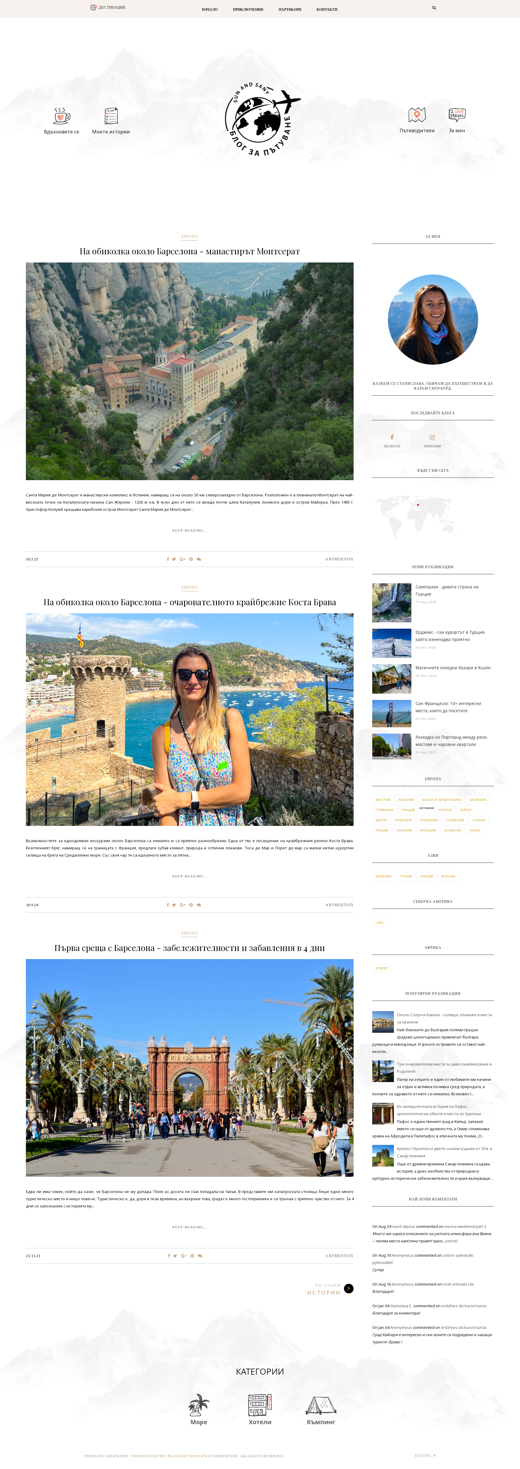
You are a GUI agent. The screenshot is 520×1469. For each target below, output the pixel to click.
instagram (432, 446)
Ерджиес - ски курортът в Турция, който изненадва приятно (450, 635)
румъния (403, 820)
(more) (451, 1241)
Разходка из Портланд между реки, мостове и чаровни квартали (452, 740)
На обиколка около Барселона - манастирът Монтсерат (190, 250)
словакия (429, 820)
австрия (383, 799)
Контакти (327, 10)
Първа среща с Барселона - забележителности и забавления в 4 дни (189, 947)
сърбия (478, 820)
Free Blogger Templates (183, 1456)
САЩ (379, 922)
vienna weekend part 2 (465, 1226)
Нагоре (423, 1455)
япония (448, 876)
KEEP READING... (189, 530)
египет (382, 968)
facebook (392, 446)
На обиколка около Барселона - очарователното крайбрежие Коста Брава (190, 601)
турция (382, 830)
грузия (406, 876)
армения (384, 876)
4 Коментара (340, 905)
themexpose (144, 1456)
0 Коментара (340, 559)
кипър (466, 810)
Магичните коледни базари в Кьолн (453, 667)
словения (455, 820)
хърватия (452, 830)
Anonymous (403, 1255)
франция (428, 830)
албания (406, 799)
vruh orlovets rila (458, 1284)
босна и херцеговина (441, 799)
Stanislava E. (401, 1305)
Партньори (290, 10)
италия (445, 810)
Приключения (248, 10)
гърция (408, 810)
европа (189, 236)
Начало (210, 10)
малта (381, 820)
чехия (474, 830)
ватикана (478, 799)
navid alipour (403, 1226)
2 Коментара (340, 1255)
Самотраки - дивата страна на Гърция (447, 590)
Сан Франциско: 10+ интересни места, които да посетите (448, 707)
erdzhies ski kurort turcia (464, 1305)
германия (384, 810)
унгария (404, 830)
